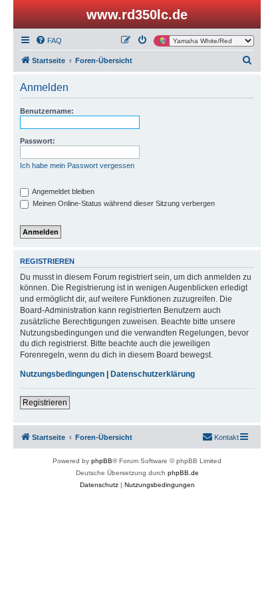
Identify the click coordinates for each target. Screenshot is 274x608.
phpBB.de (183, 472)
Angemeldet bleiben (62, 191)
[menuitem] (48, 41)
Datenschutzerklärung (152, 374)
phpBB (101, 460)
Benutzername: (47, 111)
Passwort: (37, 141)
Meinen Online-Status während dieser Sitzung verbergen (123, 203)
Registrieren (45, 402)
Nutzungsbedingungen (62, 374)
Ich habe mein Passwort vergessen (77, 165)
